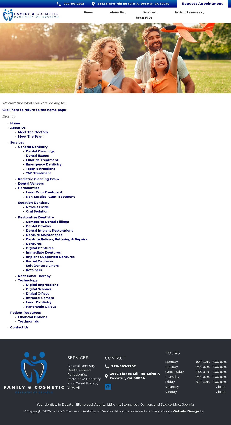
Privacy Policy (159, 411)
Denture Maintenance (44, 235)
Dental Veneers (31, 183)
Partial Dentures (39, 261)
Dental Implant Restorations (49, 230)
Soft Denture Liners (42, 265)
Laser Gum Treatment (44, 192)
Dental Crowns (38, 226)
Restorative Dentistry (36, 217)
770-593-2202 (74, 4)
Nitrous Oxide (37, 207)
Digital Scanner (39, 289)
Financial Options (32, 317)
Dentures (34, 243)
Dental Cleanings (40, 151)
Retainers (34, 270)
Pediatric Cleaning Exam (38, 179)
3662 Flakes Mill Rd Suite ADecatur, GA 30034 (135, 376)
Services (149, 12)
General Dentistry (33, 147)
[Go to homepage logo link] (34, 372)
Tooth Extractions (40, 169)
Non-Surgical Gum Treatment (50, 196)
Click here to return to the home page (34, 110)
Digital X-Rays (37, 293)
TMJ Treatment (38, 173)
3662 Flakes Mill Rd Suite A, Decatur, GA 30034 (133, 4)
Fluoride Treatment (42, 160)
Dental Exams (37, 155)
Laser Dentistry (39, 302)
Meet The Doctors (33, 132)
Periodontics (28, 188)
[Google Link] (108, 387)
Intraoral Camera (40, 298)
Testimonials (28, 321)
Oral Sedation (37, 211)
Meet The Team (31, 136)
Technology (27, 280)
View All (73, 387)
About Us (117, 12)
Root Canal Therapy (34, 276)
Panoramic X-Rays (41, 306)
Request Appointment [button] (202, 3)
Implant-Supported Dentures (50, 257)
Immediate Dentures (43, 252)
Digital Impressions (42, 284)
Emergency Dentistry (44, 164)
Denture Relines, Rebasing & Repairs (56, 239)
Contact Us (144, 18)
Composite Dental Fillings (47, 221)
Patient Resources (188, 12)
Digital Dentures (40, 248)
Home (88, 12)
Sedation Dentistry (34, 202)
